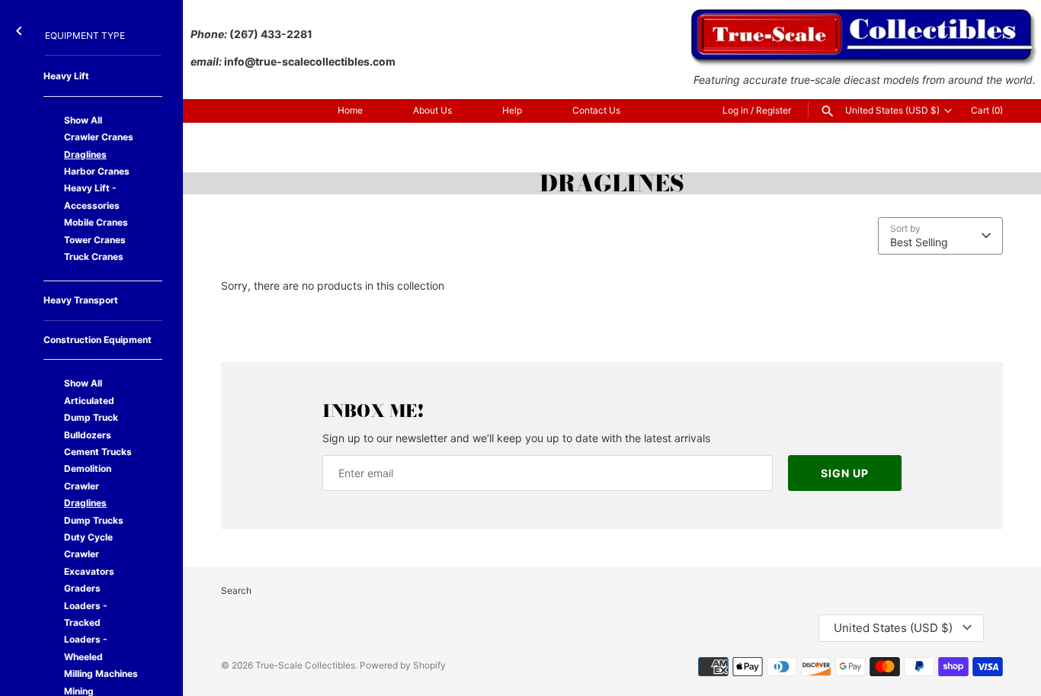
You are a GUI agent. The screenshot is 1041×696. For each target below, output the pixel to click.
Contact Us (596, 110)
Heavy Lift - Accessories (92, 196)
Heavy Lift (66, 76)
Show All (83, 120)
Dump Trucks (93, 520)
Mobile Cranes (96, 222)
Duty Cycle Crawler (88, 545)
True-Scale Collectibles (305, 665)
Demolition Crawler (87, 477)
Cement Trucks (98, 451)
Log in (735, 110)
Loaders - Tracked (85, 614)
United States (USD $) (892, 110)
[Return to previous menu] (19, 27)
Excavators (89, 571)
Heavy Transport (80, 300)
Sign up (845, 473)
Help (512, 110)
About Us (432, 110)
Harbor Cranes (97, 171)
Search (236, 590)
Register (773, 110)
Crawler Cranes (98, 137)
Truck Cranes (93, 256)
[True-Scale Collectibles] (864, 15)
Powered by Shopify (403, 665)
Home (350, 110)
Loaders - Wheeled (85, 647)
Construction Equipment (97, 339)
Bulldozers (87, 435)
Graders (82, 588)
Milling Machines (101, 673)
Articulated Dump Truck (91, 409)
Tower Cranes (95, 239)
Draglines (85, 154)
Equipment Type (85, 35)
